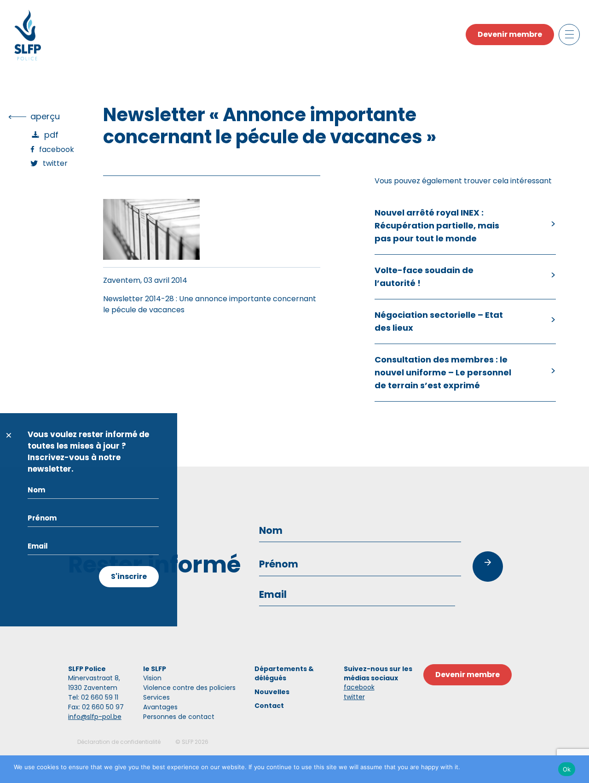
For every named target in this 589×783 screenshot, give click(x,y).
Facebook (56, 149)
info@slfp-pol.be (94, 716)
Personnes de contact (178, 716)
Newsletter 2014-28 (138, 298)
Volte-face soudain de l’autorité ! (424, 276)
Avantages (160, 707)
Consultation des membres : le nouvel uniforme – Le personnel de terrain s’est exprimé (443, 372)
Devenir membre (510, 34)
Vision (152, 678)
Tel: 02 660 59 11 (93, 697)
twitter (354, 696)
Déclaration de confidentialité (119, 742)
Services (156, 697)
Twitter (55, 163)
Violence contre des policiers (189, 687)
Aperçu (45, 116)
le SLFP (154, 668)
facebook (359, 687)
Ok (567, 769)
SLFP (187, 742)
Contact (269, 705)
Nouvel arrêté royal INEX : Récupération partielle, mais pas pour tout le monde (437, 225)
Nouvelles (271, 691)
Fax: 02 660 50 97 (96, 707)
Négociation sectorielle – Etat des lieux (439, 321)
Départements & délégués (284, 673)
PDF (51, 134)
